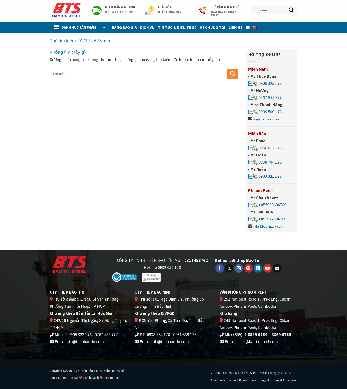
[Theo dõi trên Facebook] (219, 268)
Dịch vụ (147, 27)
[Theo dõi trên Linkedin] (258, 268)
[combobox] (274, 10)
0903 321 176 (270, 176)
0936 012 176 (270, 148)
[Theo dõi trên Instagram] (238, 268)
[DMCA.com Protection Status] (181, 276)
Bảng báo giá (124, 27)
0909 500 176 (270, 111)
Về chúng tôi (212, 27)
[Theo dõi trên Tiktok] (277, 268)
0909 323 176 (270, 83)
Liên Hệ (235, 27)
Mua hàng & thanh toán (282, 380)
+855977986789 (272, 219)
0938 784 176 (270, 162)
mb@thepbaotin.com (170, 341)
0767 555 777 (270, 97)
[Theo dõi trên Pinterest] (248, 268)
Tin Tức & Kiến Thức (177, 27)
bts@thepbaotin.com (267, 119)
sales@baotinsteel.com (268, 227)
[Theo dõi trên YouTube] (267, 268)
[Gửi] (291, 10)
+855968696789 (272, 204)
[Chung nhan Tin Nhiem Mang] (151, 277)
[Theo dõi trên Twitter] (229, 268)
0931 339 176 (184, 334)
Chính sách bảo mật (224, 380)
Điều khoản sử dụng (252, 380)
